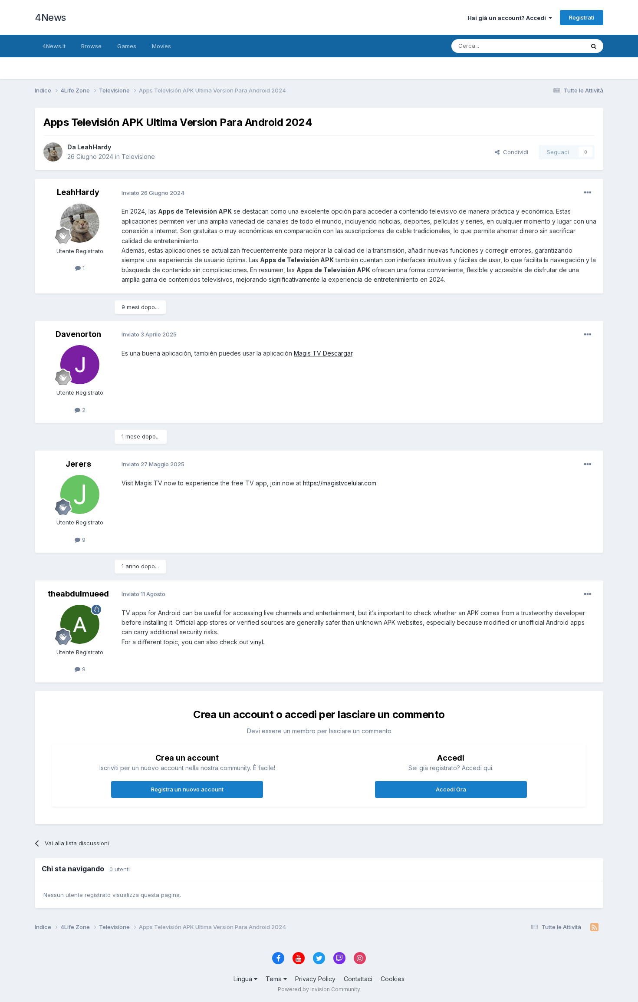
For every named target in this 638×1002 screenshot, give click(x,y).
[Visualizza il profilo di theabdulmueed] (79, 624)
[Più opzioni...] (587, 193)
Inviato (153, 192)
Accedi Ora (451, 789)
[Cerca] (593, 46)
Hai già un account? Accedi (508, 17)
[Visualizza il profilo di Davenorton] (79, 364)
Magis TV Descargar (323, 353)
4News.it (54, 46)
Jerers (78, 463)
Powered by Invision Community (319, 989)
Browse (91, 46)
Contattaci (358, 978)
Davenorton (78, 334)
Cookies (393, 978)
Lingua (243, 978)
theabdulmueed (78, 593)
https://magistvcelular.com (339, 483)
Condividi (514, 151)
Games (126, 46)
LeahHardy (94, 147)
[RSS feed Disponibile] (594, 927)
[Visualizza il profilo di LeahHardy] (52, 152)
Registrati (581, 17)
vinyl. (257, 642)
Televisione (138, 156)
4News (50, 17)
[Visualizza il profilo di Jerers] (79, 494)
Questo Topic (554, 46)
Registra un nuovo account (187, 789)
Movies (161, 46)
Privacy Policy (315, 978)
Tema (274, 978)
